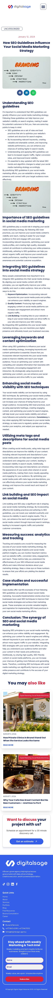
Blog (4, 908)
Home (5, 897)
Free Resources (9, 911)
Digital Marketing (25, 695)
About (5, 899)
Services (6, 902)
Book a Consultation (11, 913)
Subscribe (24, 979)
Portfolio (6, 905)
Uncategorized (12, 28)
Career (5, 916)
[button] (43, 7)
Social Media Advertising (40, 695)
